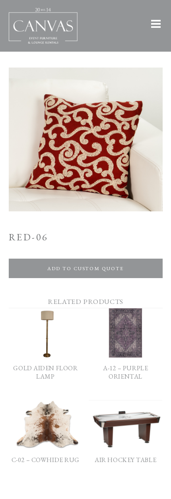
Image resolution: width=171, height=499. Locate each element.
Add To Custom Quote (85, 268)
